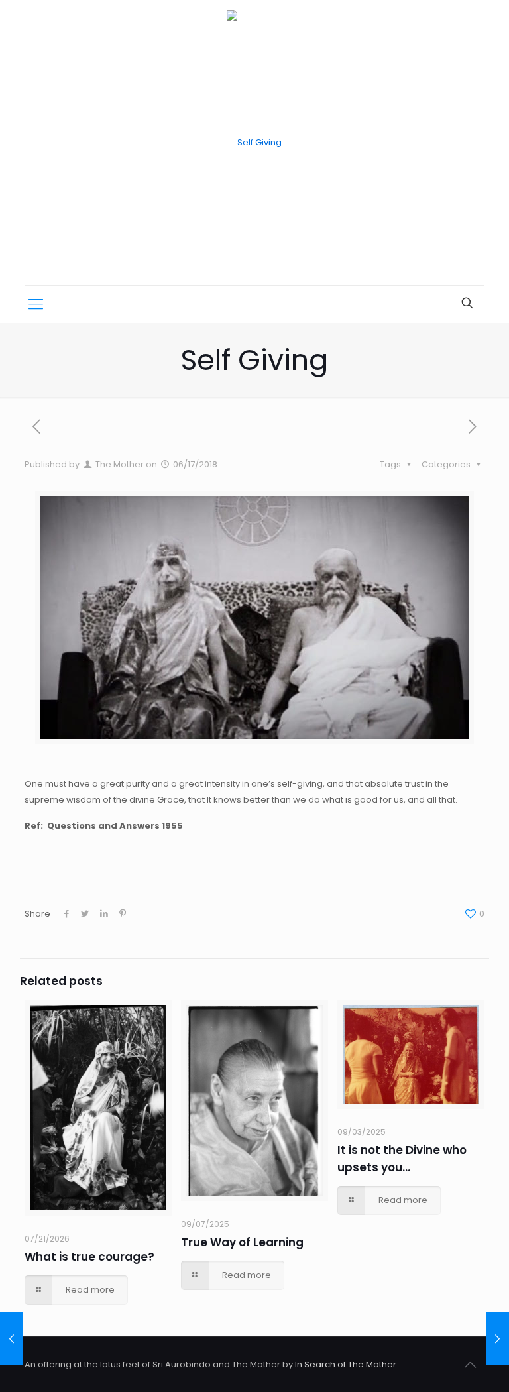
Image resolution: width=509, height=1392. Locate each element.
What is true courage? (89, 1257)
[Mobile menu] (36, 304)
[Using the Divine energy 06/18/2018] (497, 1338)
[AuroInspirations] (254, 142)
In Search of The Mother (345, 1364)
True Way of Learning (242, 1242)
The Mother (119, 464)
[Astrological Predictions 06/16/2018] (11, 1338)
